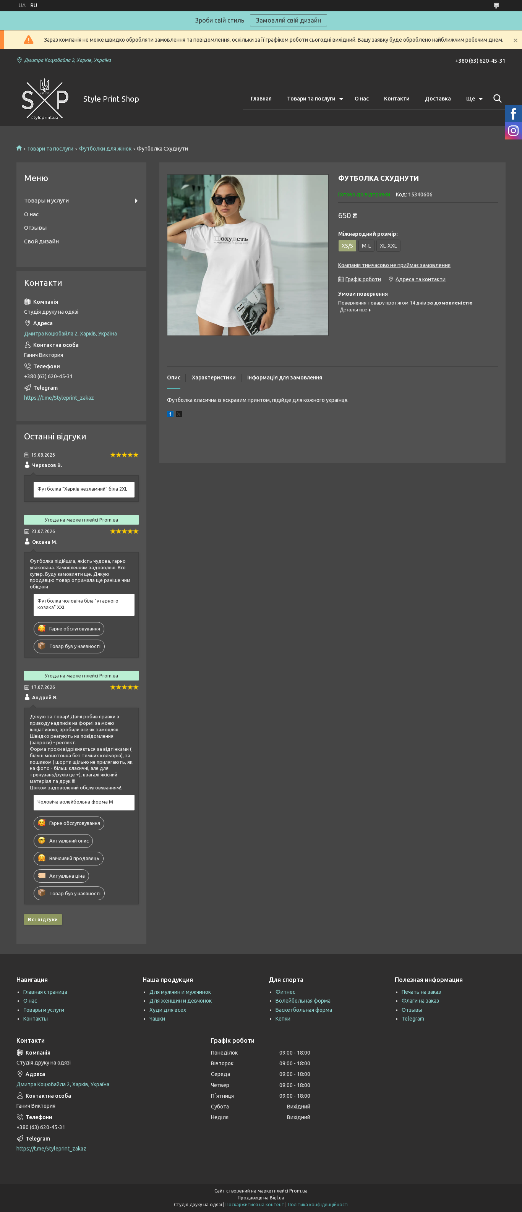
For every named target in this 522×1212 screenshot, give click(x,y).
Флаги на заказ (420, 1001)
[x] (179, 415)
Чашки (157, 1019)
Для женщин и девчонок (180, 1001)
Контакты (35, 1019)
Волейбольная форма (303, 1001)
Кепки (283, 1019)
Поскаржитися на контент (254, 1204)
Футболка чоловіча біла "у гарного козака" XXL (77, 604)
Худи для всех (167, 1010)
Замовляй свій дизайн (288, 20)
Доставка (438, 99)
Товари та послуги (311, 99)
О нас (362, 99)
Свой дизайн (41, 241)
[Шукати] (496, 98)
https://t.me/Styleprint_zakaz (59, 398)
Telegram (413, 1019)
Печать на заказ (421, 992)
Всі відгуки (43, 919)
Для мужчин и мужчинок (180, 992)
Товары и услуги (46, 200)
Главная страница (45, 992)
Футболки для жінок (105, 149)
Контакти (397, 99)
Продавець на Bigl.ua (261, 1197)
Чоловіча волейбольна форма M (75, 801)
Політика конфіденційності (318, 1204)
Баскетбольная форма (304, 1010)
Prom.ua (298, 1190)
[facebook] (170, 415)
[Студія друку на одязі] (45, 99)
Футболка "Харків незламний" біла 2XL (82, 488)
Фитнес (285, 992)
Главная (261, 99)
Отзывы (35, 227)
